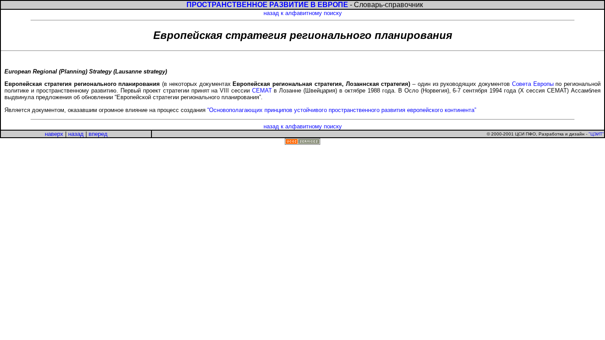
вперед (98, 134)
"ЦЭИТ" (596, 133)
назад (76, 134)
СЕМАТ (262, 90)
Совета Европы (533, 84)
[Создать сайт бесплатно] (302, 142)
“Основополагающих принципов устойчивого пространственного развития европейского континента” (341, 110)
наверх (54, 134)
